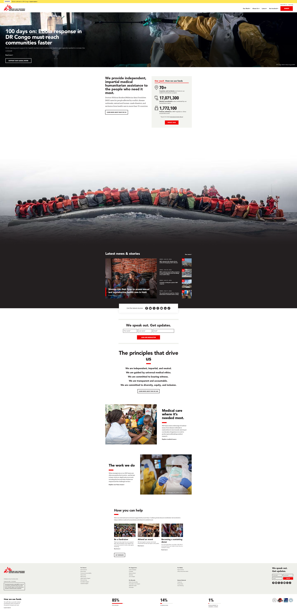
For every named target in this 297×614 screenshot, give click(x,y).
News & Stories (180, 569)
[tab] (159, 81)
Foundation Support (85, 581)
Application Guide (132, 585)
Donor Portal (83, 571)
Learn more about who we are (148, 391)
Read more (8, 55)
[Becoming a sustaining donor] (172, 537)
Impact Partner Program (85, 578)
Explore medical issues (169, 439)
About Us (255, 8)
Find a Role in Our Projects (134, 583)
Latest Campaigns (132, 569)
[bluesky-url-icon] (150, 308)
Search (290, 4)
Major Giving (83, 576)
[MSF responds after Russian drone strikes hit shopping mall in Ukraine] (176, 262)
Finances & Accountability (86, 573)
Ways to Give (83, 574)
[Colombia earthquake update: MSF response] (176, 284)
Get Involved (273, 8)
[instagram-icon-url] (157, 308)
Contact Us (179, 582)
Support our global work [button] (18, 61)
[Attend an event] (148, 535)
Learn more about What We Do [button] (116, 112)
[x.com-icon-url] (154, 308)
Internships (131, 587)
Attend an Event (132, 573)
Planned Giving (84, 580)
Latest (264, 8)
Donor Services (84, 569)
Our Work (246, 8)
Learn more (33, 1)
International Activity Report (176, 117)
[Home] (40, 8)
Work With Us (283, 4)
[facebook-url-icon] (146, 308)
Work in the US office (133, 582)
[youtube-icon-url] (161, 308)
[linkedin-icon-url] (165, 308)
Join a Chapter (132, 576)
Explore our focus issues (116, 484)
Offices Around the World (182, 571)
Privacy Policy (180, 583)
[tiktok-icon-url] (169, 308)
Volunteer (131, 574)
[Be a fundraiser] (125, 537)
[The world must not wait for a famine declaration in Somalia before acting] (176, 294)
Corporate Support (84, 583)
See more (188, 254)
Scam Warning (180, 585)
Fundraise (131, 571)
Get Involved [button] (119, 555)
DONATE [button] (286, 8)
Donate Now (172, 122)
